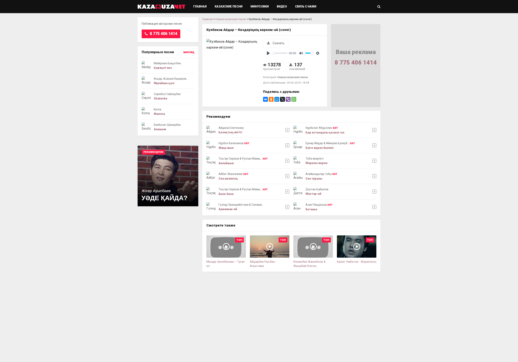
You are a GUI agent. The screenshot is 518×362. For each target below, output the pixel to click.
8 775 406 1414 (163, 33)
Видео (282, 6)
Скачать (278, 43)
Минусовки (260, 6)
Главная (200, 6)
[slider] (280, 53)
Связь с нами (305, 6)
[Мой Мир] (276, 99)
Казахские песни (228, 6)
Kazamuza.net (161, 6)
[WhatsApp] (293, 99)
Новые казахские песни (230, 19)
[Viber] (288, 99)
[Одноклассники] (271, 99)
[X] (282, 99)
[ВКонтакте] (265, 99)
